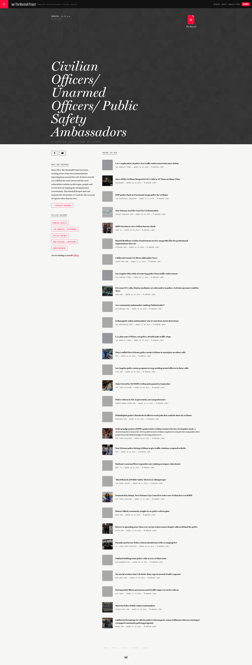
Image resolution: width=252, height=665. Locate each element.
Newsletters (234, 4)
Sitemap (135, 648)
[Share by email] (62, 153)
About (224, 4)
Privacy (125, 648)
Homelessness (59, 248)
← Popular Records (62, 205)
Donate (246, 4)
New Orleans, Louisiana (64, 242)
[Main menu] (4, 4)
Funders (145, 648)
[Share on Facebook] (54, 153)
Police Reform (60, 235)
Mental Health (60, 223)
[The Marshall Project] (23, 4)
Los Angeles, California (65, 229)
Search (217, 4)
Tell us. (76, 255)
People (114, 648)
